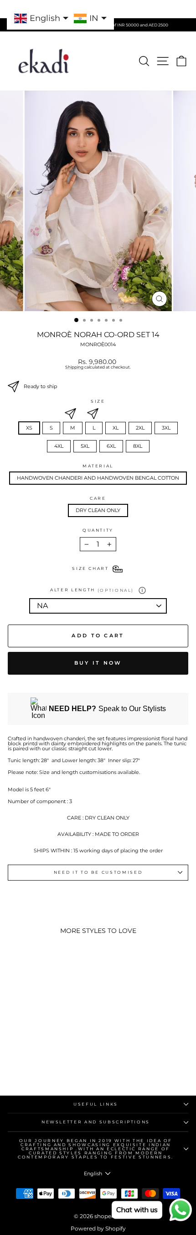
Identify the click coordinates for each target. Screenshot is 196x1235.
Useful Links (95, 1104)
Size (98, 402)
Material (98, 466)
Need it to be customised (98, 872)
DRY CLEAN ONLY (98, 510)
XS (29, 428)
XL (116, 428)
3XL (166, 428)
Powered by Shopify (98, 1228)
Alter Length (92, 590)
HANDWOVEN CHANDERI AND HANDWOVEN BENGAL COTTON (98, 478)
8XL (137, 446)
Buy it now (98, 663)
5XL (85, 446)
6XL (111, 446)
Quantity (98, 530)
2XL (140, 428)
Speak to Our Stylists (107, 708)
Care (98, 499)
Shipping (74, 367)
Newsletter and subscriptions (95, 1121)
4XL (58, 446)
